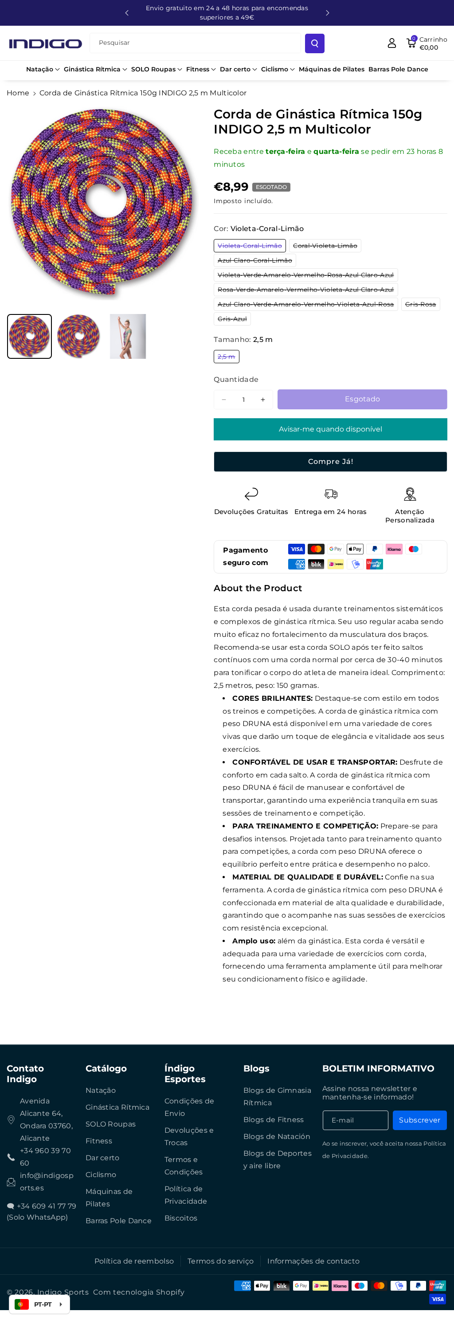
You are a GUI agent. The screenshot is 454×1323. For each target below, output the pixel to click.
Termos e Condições (183, 1165)
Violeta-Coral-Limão (252, 246)
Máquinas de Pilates (109, 1197)
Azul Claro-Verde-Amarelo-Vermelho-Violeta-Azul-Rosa (308, 305)
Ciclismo (101, 1174)
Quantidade (236, 379)
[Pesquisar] (315, 43)
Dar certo (103, 1158)
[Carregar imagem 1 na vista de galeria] (29, 336)
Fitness (99, 1141)
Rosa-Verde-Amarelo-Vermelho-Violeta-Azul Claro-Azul (308, 290)
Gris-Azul (234, 320)
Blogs (256, 1068)
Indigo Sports (63, 1292)
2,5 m (228, 357)
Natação (101, 1090)
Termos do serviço (221, 1261)
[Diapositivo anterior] (127, 13)
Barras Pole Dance (119, 1221)
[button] (43, 69)
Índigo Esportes (185, 1073)
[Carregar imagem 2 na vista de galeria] (78, 336)
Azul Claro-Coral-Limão (257, 261)
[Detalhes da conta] (392, 43)
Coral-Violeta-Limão (327, 246)
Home (18, 93)
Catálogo (106, 1068)
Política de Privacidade (185, 1195)
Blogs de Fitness (273, 1119)
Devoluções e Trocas (189, 1136)
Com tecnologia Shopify (138, 1292)
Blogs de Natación (276, 1136)
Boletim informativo (378, 1068)
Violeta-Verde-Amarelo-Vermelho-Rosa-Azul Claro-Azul (308, 276)
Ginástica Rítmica (117, 1107)
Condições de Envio (189, 1107)
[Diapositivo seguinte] (327, 13)
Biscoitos (181, 1218)
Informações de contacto (313, 1261)
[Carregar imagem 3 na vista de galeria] (128, 336)
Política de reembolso (134, 1261)
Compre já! (330, 461)
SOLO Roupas (111, 1124)
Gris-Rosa (422, 305)
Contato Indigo (25, 1073)
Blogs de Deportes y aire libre (277, 1159)
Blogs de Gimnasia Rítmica (277, 1096)
